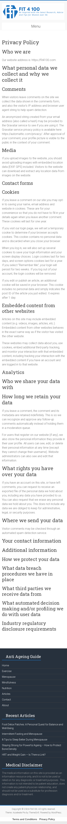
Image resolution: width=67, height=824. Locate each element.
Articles (6, 693)
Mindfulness (9, 682)
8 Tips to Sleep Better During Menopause (24, 739)
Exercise (6, 671)
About (5, 705)
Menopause (8, 676)
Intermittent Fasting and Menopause (22, 733)
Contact (6, 699)
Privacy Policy (47, 819)
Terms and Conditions (24, 819)
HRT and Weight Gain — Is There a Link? (24, 754)
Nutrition (7, 688)
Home (5, 665)
